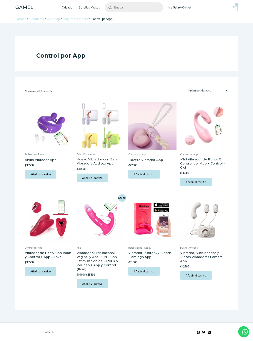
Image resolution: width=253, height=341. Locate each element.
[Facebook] (198, 332)
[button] (243, 331)
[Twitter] (203, 332)
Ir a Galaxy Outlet (179, 7)
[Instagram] (209, 332)
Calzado (67, 7)
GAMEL (24, 7)
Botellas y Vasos (89, 7)
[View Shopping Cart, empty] (234, 7)
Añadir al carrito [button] (40, 174)
